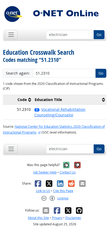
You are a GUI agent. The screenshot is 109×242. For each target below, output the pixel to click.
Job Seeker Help (45, 172)
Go (99, 34)
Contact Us (68, 172)
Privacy (57, 218)
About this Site (38, 218)
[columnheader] (18, 100)
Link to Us (43, 191)
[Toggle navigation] (11, 34)
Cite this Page (63, 191)
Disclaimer (73, 218)
